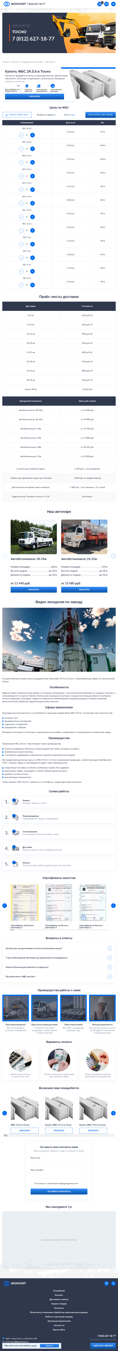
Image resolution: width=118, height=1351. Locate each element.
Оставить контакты (59, 1192)
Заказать (34, 97)
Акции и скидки (59, 1304)
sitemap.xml (59, 1325)
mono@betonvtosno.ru (19, 1342)
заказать (24, 1131)
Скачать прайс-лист (18, 115)
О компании (59, 1291)
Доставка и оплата (59, 1299)
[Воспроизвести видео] (59, 639)
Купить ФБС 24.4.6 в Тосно (92, 1125)
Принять (49, 1346)
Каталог (15, 62)
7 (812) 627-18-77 (36, 4)
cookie (34, 1346)
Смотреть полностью (15, 82)
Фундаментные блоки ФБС (32, 62)
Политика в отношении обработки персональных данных (59, 1312)
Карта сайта (59, 1330)
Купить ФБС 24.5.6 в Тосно (58, 1125)
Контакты (59, 1308)
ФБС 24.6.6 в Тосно (20, 1125)
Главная (5, 62)
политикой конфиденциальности (62, 1184)
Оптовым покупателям (59, 1321)
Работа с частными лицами (59, 1317)
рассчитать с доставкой (100, 115)
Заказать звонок (103, 1346)
